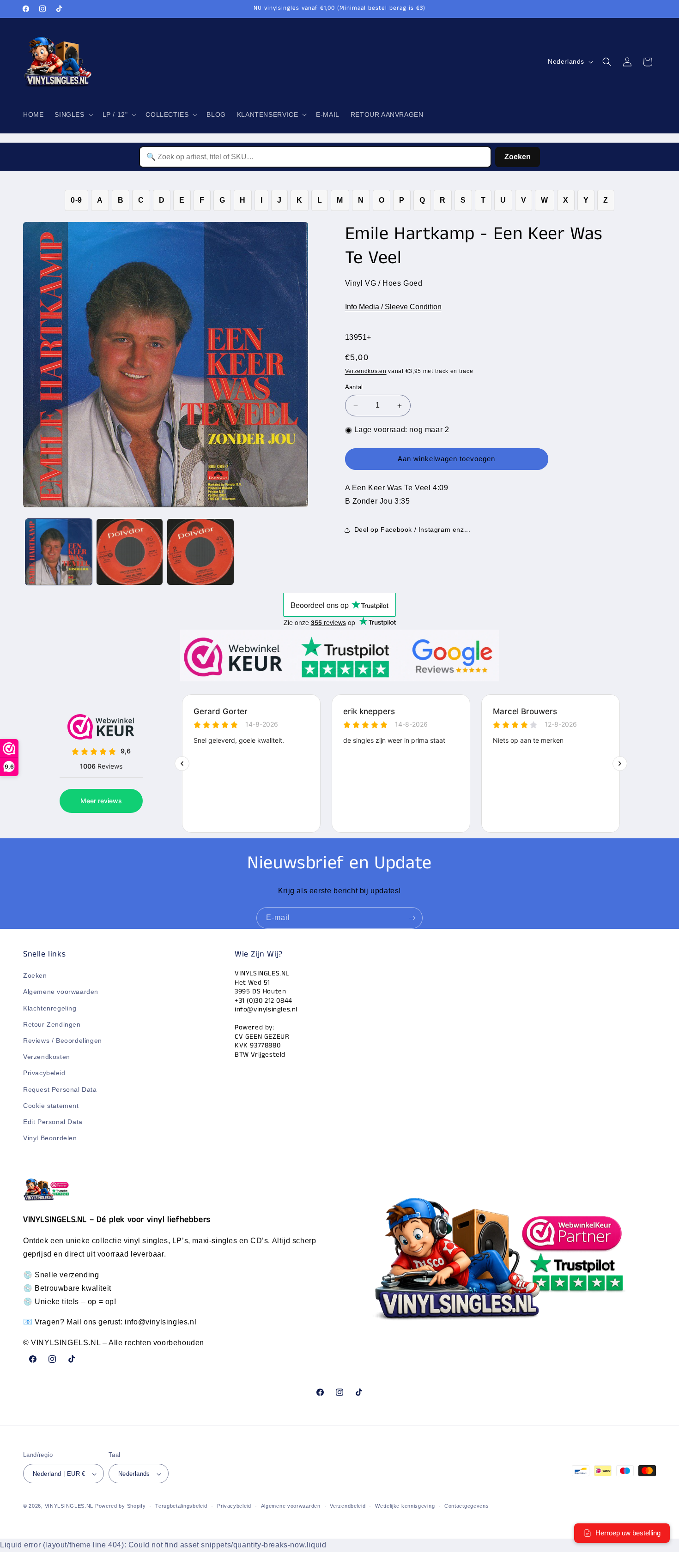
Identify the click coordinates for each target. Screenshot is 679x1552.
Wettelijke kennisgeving (405, 1506)
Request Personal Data (60, 1089)
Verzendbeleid (347, 1506)
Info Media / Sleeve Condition (393, 307)
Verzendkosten (366, 371)
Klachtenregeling (50, 1008)
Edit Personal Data (53, 1121)
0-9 (76, 200)
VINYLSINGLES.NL (69, 1506)
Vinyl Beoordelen (50, 1138)
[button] (73, 114)
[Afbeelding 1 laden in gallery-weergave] (58, 552)
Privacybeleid (44, 1073)
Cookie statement (51, 1105)
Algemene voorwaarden (60, 992)
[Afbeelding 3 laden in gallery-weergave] (200, 552)
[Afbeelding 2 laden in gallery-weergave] (130, 552)
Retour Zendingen (52, 1024)
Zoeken (517, 157)
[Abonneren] (412, 918)
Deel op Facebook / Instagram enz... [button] (412, 530)
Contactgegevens (466, 1506)
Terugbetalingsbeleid (181, 1506)
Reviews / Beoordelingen (62, 1040)
